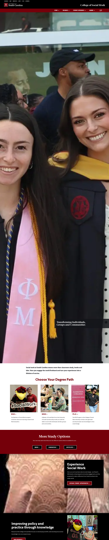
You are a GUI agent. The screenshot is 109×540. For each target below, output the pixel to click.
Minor (36, 447)
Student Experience (78, 10)
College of (92, 5)
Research (65, 10)
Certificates (69, 447)
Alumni (91, 10)
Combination (52, 447)
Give (23, 1)
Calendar (6, 1)
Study (56, 10)
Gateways (27, 1)
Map (10, 1)
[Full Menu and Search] (101, 10)
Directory (15, 1)
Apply (19, 1)
